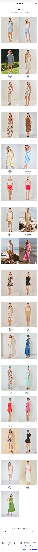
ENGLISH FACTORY (10, 75)
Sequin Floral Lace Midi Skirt (28, 139)
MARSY (28, 75)
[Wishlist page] (33, 3)
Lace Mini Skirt (28, 329)
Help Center (2, 543)
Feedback (21, 544)
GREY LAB (28, 170)
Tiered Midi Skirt (10, 171)
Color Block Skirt (10, 487)
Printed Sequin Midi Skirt (28, 234)
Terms (14, 543)
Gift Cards (9, 542)
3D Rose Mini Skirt (10, 234)
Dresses (18, 528)
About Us (21, 542)
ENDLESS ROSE (10, 233)
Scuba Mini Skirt (10, 76)
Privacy (15, 544)
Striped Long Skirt (10, 139)
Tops (26, 528)
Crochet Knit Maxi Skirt (28, 392)
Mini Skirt (10, 424)
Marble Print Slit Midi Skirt (28, 171)
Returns (2, 545)
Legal (14, 542)
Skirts (20, 528)
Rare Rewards (10, 544)
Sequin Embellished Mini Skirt (10, 329)
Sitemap (21, 543)
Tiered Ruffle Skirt (10, 297)
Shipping (2, 544)
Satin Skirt (28, 76)
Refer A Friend (10, 545)
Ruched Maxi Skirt (10, 392)
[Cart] (35, 3)
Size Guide (9, 543)
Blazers (24, 528)
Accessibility (15, 545)
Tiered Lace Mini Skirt (28, 297)
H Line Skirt (28, 424)
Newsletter (21, 545)
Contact (2, 542)
